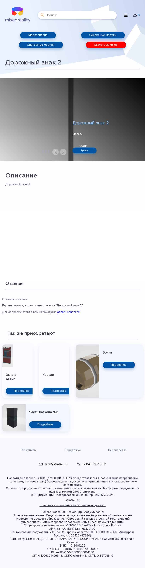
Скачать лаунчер (106, 44)
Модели (77, 133)
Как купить (28, 450)
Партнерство (117, 450)
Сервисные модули (102, 35)
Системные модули (40, 44)
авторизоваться (68, 312)
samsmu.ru (72, 500)
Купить (84, 150)
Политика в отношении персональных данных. (72, 505)
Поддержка (72, 450)
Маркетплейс (37, 35)
